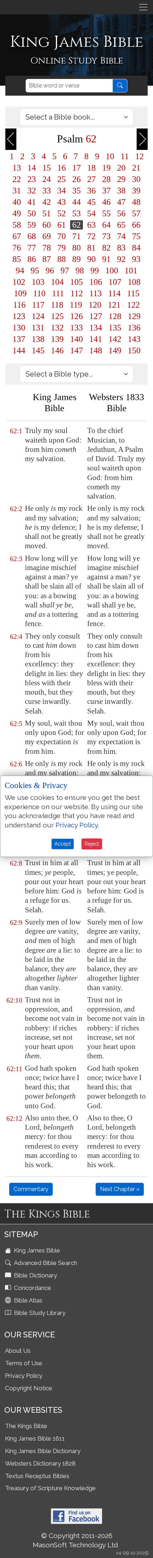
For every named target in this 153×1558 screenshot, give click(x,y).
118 (57, 304)
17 (76, 167)
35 (76, 190)
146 (57, 350)
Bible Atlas (27, 1300)
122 (133, 304)
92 (121, 259)
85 (16, 259)
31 (16, 190)
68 (31, 236)
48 (136, 202)
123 (18, 316)
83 (121, 247)
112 (76, 293)
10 (110, 156)
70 (61, 236)
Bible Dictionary (34, 1275)
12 (139, 156)
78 (46, 247)
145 (38, 350)
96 (49, 270)
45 (91, 202)
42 (46, 202)
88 (61, 259)
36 (91, 190)
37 (106, 190)
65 (121, 225)
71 (76, 236)
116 (19, 304)
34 (61, 190)
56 (121, 213)
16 (61, 167)
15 (46, 167)
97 (64, 270)
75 (136, 236)
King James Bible (36, 1250)
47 (121, 202)
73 (106, 236)
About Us (18, 1350)
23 (31, 179)
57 (136, 213)
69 (46, 236)
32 (31, 190)
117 (38, 304)
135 (114, 327)
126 (76, 316)
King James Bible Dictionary (42, 1450)
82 (106, 247)
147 (76, 350)
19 (106, 167)
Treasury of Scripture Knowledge (50, 1488)
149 (114, 350)
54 (91, 213)
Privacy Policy (23, 1375)
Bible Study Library (39, 1312)
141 (95, 339)
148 (95, 350)
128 (114, 316)
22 (16, 179)
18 (91, 167)
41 (31, 202)
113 (95, 293)
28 (106, 179)
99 (94, 270)
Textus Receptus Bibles (37, 1475)
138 (38, 339)
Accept (62, 844)
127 (95, 316)
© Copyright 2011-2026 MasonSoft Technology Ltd (75, 1540)
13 (16, 167)
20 (121, 167)
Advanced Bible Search (45, 1262)
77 (31, 247)
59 (31, 225)
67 (16, 236)
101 (130, 270)
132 (57, 327)
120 (95, 304)
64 (106, 225)
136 (134, 327)
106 (95, 282)
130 (18, 327)
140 (76, 339)
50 (31, 213)
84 (136, 247)
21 (136, 167)
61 (61, 225)
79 (61, 247)
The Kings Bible (26, 1426)
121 (114, 304)
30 (136, 179)
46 (106, 202)
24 (46, 179)
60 (46, 225)
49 (16, 213)
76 (16, 247)
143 (134, 339)
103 (38, 282)
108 (134, 282)
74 (121, 236)
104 (57, 282)
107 (114, 282)
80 (76, 247)
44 (76, 202)
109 (20, 293)
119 (76, 304)
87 (46, 259)
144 (18, 350)
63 (91, 225)
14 (31, 167)
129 (134, 316)
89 (76, 259)
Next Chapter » (119, 1189)
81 (91, 247)
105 (76, 282)
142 (114, 339)
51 (46, 213)
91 (106, 259)
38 (121, 190)
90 (91, 259)
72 (91, 236)
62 (76, 225)
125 (57, 316)
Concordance (32, 1287)
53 (76, 213)
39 (136, 190)
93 (136, 259)
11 (124, 156)
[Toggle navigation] (143, 7)
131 (38, 327)
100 (111, 270)
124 (38, 316)
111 (58, 293)
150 (134, 350)
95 (34, 270)
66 (136, 225)
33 (46, 190)
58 (16, 225)
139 (57, 339)
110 (39, 293)
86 (31, 259)
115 (133, 293)
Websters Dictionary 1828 (40, 1463)
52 (61, 213)
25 (61, 179)
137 (18, 339)
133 (76, 327)
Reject (92, 844)
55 (106, 213)
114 (114, 293)
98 (79, 270)
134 (95, 327)
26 (76, 179)
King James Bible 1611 (35, 1438)
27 (91, 179)
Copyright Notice (28, 1388)
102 (18, 282)
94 (20, 270)
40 (16, 202)
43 (61, 202)
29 (121, 179)
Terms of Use (23, 1363)
